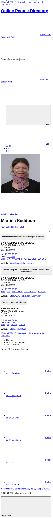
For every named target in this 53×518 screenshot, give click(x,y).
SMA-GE (22, 325)
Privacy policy (29, 489)
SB (8, 325)
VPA (8, 259)
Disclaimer (18, 489)
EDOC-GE (42, 292)
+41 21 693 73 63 (9, 254)
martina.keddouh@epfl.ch (12, 227)
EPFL (3, 259)
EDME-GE (42, 259)
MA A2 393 (11, 322)
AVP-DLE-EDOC (30, 259)
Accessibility (6, 489)
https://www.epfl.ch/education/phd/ (25, 296)
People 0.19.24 (43, 489)
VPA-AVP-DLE (17, 259)
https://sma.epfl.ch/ (18, 329)
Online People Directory (24, 10)
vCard (50, 231)
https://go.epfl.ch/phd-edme (22, 263)
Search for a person (10, 59)
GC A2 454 (11, 257)
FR (7, 151)
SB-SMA (14, 325)
